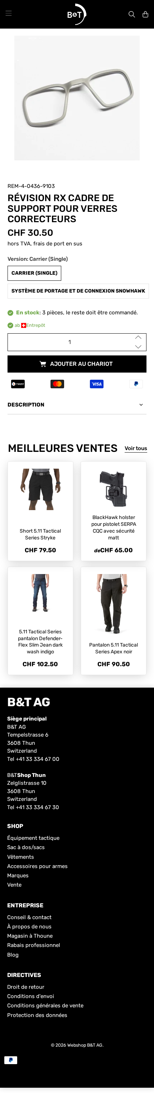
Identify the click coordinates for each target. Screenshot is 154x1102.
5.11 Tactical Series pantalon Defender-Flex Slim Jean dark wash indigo (40, 642)
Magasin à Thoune (30, 936)
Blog (13, 955)
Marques (18, 875)
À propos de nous (29, 926)
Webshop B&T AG (84, 1045)
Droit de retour (25, 987)
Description (26, 405)
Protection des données (37, 1015)
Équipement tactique (33, 838)
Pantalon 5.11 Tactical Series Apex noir (113, 648)
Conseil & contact (29, 917)
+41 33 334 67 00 (37, 759)
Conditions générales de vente (45, 1005)
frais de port (48, 243)
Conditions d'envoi (30, 996)
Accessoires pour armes (37, 866)
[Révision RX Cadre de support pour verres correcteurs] (77, 98)
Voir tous (136, 448)
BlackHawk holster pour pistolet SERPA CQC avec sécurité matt (113, 527)
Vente (14, 885)
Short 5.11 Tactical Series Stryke (40, 534)
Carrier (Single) (34, 273)
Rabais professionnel (33, 945)
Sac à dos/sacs (26, 847)
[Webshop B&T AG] (77, 14)
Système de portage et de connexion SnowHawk (78, 291)
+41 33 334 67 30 (37, 807)
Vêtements (20, 857)
